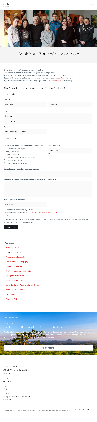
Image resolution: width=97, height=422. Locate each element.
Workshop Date (54, 146)
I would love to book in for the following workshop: (23, 146)
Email (7, 111)
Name (7, 100)
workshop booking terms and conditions (46, 212)
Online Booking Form (13, 252)
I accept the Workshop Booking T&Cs (18, 210)
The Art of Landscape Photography (16, 163)
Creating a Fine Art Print (13, 154)
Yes (7, 216)
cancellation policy (62, 78)
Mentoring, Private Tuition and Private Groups (22, 285)
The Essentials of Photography (15, 149)
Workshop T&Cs (12, 299)
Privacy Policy (55, 410)
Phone (7, 127)
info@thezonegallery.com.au (13, 389)
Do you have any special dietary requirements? (21, 169)
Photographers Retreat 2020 (16, 257)
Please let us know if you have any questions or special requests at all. (30, 179)
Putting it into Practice (12, 152)
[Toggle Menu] (92, 5)
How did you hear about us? (14, 200)
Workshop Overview (13, 248)
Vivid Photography (32, 410)
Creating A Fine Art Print (14, 280)
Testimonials (10, 294)
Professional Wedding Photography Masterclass (20, 157)
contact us (57, 81)
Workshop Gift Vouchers (14, 290)
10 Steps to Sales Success (14, 160)
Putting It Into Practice (14, 266)
